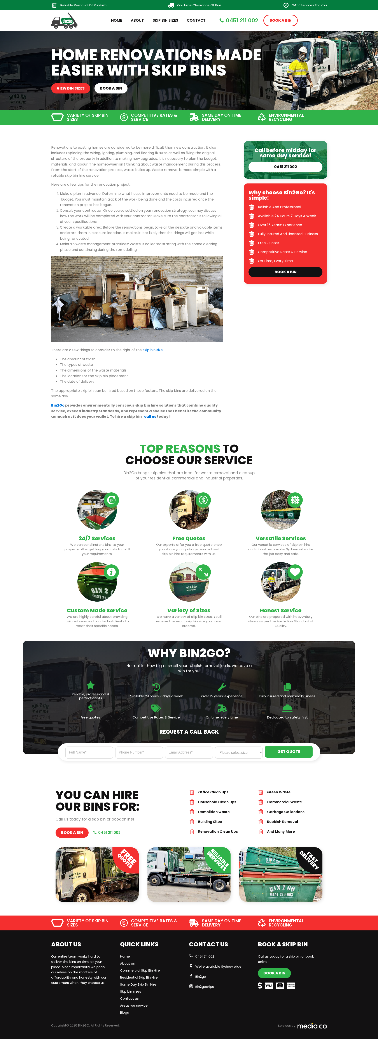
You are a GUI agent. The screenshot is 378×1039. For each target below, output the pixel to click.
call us (150, 416)
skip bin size (153, 349)
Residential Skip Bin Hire (139, 977)
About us (127, 963)
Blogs (124, 1012)
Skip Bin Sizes (165, 20)
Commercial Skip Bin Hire (140, 970)
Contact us (129, 998)
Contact (196, 20)
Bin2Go (58, 405)
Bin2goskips (204, 986)
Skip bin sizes (130, 991)
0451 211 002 (204, 956)
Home (116, 20)
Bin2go (200, 976)
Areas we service (134, 1005)
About (137, 20)
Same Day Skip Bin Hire (138, 984)
